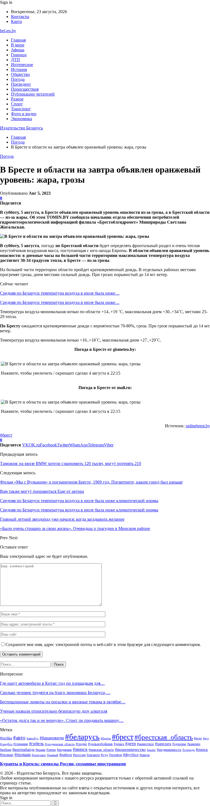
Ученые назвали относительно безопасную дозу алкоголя (53, 711)
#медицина (64, 750)
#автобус (33, 738)
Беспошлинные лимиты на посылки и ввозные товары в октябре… (63, 702)
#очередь (188, 749)
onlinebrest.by (198, 425)
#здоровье (179, 744)
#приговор (39, 755)
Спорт (17, 104)
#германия (20, 744)
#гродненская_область (60, 744)
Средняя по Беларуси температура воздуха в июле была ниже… (59, 293)
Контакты (20, 16)
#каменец (193, 744)
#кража (40, 750)
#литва (51, 750)
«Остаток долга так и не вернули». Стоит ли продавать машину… (62, 720)
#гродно (81, 744)
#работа (65, 754)
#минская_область (101, 750)
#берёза (106, 738)
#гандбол (6, 744)
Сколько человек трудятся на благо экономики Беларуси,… (55, 692)
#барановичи (52, 738)
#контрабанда (23, 750)
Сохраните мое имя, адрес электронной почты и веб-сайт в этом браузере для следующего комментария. (103, 644)
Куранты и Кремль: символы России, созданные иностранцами (63, 763)
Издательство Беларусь (21, 128)
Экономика (21, 118)
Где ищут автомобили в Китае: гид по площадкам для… (52, 683)
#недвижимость (169, 750)
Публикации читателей (33, 94)
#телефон (115, 755)
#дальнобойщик (100, 744)
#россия (79, 755)
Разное (17, 99)
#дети (130, 743)
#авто (19, 737)
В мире (17, 45)
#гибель (36, 743)
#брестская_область (164, 737)
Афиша (17, 50)
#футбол (130, 754)
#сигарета (93, 755)
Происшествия (25, 89)
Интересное (22, 64)
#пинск (202, 749)
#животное (145, 744)
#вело (198, 738)
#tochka (6, 738)
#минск (80, 749)
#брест (6, 435)
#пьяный (52, 755)
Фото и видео (23, 113)
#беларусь (82, 736)
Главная (18, 40)
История (19, 69)
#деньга (119, 744)
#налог (151, 749)
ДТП (15, 59)
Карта (16, 21)
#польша (22, 754)
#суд (104, 755)
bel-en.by (8, 30)
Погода (18, 79)
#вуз (206, 738)
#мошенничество (130, 749)
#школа (144, 755)
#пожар (6, 754)
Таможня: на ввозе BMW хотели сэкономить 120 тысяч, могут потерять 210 (70, 463)
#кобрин (5, 750)
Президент (21, 84)
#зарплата (163, 744)
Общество (20, 74)
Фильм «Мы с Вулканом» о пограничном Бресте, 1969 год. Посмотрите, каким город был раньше (91, 482)
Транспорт (21, 108)
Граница (19, 54)
